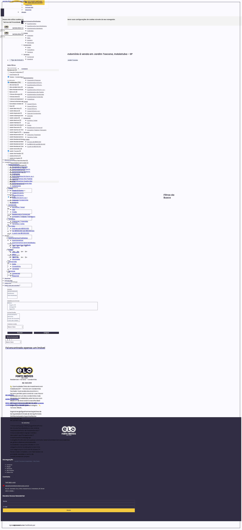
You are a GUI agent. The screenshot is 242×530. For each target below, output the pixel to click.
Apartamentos (31, 24)
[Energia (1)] (52, 307)
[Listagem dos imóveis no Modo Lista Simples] (11, 339)
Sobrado (30, 116)
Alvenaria (30, 35)
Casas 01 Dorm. (32, 104)
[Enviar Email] (121, 2)
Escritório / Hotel (32, 120)
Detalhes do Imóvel (13, 301)
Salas (29, 47)
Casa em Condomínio (34, 113)
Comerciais (27, 45)
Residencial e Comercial (34, 128)
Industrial (30, 59)
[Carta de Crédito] (13, 321)
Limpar (46, 333)
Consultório (30, 50)
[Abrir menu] (1, 157)
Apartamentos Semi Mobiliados (37, 26)
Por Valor (26, 139)
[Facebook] (69, 447)
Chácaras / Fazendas (34, 135)
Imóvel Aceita (11, 312)
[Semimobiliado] (12, 292)
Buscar (20, 333)
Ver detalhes (25, 423)
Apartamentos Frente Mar (35, 97)
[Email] (69, 443)
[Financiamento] (13, 315)
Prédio (29, 125)
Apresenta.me (11, 525)
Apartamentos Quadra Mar (35, 94)
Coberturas (30, 99)
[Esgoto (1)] (52, 305)
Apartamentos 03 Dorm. (34, 85)
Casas (25, 33)
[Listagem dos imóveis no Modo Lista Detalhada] (9, 339)
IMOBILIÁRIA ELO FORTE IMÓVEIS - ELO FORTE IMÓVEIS (22, 1)
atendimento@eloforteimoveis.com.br (17, 486)
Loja (28, 123)
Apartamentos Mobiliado (35, 28)
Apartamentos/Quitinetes (32, 21)
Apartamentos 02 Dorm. (34, 83)
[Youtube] (69, 454)
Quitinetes (30, 31)
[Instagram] (69, 451)
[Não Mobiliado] (12, 295)
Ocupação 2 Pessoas (34, 80)
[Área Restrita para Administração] (41, 525)
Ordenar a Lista (12, 324)
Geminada (30, 43)
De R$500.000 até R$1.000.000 (36, 144)
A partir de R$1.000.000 (34, 146)
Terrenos (30, 52)
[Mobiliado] (12, 294)
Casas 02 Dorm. (32, 106)
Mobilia (9, 289)
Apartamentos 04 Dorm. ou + (36, 90)
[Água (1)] (52, 309)
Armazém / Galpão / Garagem (36, 130)
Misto (28, 38)
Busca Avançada (12, 337)
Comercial (30, 57)
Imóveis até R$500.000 (34, 142)
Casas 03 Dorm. (32, 109)
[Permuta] (13, 317)
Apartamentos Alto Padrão (35, 92)
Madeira (29, 40)
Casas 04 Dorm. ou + (33, 111)
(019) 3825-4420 (10, 482)
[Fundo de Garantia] (13, 319)
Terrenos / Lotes (32, 137)
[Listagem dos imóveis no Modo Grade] (6, 339)
